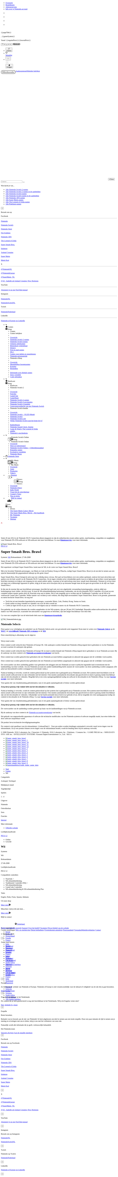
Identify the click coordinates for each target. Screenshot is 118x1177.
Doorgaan (11, 991)
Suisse (8, 969)
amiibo (12, 431)
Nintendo (4, 221)
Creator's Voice (15, 494)
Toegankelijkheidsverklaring (84, 930)
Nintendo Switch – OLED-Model (22, 414)
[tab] (59, 924)
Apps (12, 469)
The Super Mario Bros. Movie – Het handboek (27, 513)
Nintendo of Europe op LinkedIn (13, 321)
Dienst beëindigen (37, 930)
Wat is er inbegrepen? (18, 446)
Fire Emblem (5, 233)
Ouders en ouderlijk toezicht (11, 928)
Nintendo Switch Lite (18, 419)
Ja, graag (14, 1005)
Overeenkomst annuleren (53, 930)
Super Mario (5, 256)
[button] (61, 327)
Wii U (3, 631)
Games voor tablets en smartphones (23, 354)
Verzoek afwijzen (7, 1033)
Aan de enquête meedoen (23, 1033)
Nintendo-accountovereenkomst (38, 653)
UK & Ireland (11, 973)
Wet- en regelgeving (23, 930)
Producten (14, 471)
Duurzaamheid (68, 930)
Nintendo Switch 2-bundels (20, 404)
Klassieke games (16, 450)
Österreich (9, 983)
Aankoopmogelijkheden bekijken (28, 71)
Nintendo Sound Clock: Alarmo (21, 427)
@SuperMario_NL (8, 277)
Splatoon (4, 249)
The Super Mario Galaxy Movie (22, 511)
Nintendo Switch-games (19, 342)
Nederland (9, 981)
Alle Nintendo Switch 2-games (17, 190)
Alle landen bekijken (13, 965)
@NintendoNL (6, 269)
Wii (9, 557)
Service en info (46, 697)
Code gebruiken (16, 377)
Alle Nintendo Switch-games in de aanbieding (22, 196)
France (8, 940)
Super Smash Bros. (8, 245)
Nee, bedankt (6, 1005)
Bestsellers (14, 369)
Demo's (13, 348)
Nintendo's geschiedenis (19, 433)
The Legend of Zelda (8, 241)
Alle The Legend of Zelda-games (18, 202)
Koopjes (13, 366)
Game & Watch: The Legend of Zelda (24, 429)
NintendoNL (5, 299)
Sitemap (13, 519)
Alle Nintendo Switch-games (16, 194)
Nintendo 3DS (6, 237)
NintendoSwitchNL (8, 303)
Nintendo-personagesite (18, 356)
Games (8, 771)
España (8, 938)
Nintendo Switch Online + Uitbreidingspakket (27, 448)
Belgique (9, 948)
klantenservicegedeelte (53, 615)
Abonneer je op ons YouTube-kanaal (14, 290)
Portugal (9, 964)
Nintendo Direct (16, 488)
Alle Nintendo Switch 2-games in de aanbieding (23, 192)
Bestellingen (10, 5)
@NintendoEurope (8, 273)
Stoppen (4, 991)
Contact (98, 930)
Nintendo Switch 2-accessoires (21, 402)
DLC (12, 352)
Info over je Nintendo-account (16, 9)
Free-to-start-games (17, 350)
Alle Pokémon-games (13, 204)
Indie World (14, 490)
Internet (3, 820)
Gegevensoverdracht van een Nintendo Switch (27, 406)
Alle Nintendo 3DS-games (15, 198)
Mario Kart (5, 260)
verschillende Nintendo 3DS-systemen (23, 631)
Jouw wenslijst (15, 375)
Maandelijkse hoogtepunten (20, 364)
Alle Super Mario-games (14, 200)
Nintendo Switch (7, 225)
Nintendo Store (6, 229)
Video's (13, 473)
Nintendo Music (16, 454)
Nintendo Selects (103, 629)
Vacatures (13, 517)
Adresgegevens (11, 7)
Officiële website (12, 828)
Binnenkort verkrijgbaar (19, 346)
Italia (7, 944)
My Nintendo (15, 515)
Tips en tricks (15, 496)
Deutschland (10, 936)
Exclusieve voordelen (18, 452)
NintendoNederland (8, 312)
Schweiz (9, 989)
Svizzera (9, 993)
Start (7, 769)
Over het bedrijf (34, 928)
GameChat (14, 396)
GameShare (14, 398)
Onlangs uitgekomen (17, 344)
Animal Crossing (7, 252)
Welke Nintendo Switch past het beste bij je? (26, 421)
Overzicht (9, 3)
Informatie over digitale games (21, 373)
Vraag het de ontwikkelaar (19, 492)
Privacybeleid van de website (58, 928)
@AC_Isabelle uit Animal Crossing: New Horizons (19, 281)
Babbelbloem (15, 425)
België (8, 932)
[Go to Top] (59, 523)
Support (25, 928)
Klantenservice (66, 540)
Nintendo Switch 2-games (19, 340)
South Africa (10, 962)
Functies (13, 394)
